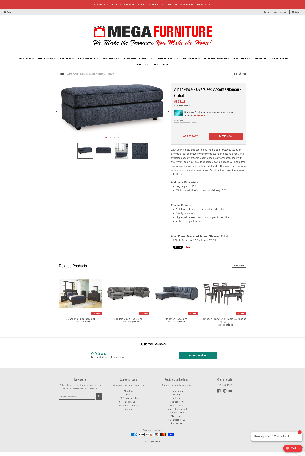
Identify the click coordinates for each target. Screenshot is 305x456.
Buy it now (225, 136)
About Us (128, 390)
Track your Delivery (128, 405)
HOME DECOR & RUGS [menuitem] (215, 58)
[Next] (168, 111)
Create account (280, 12)
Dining (176, 394)
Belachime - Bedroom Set (80, 318)
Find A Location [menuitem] (146, 64)
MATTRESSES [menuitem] (190, 58)
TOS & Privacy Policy (128, 398)
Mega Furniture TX (157, 441)
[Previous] (57, 111)
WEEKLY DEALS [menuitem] (280, 58)
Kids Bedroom (176, 401)
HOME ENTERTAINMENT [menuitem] (137, 58)
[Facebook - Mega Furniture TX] (235, 73)
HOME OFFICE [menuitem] (109, 58)
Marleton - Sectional (176, 318)
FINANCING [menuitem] (261, 58)
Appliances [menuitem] (241, 58)
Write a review (197, 355)
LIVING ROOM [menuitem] (24, 58)
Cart (297, 12)
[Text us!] (293, 449)
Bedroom (176, 398)
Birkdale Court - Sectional (128, 318)
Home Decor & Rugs (176, 419)
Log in (266, 12)
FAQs (128, 394)
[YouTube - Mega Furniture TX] (244, 73)
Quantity (178, 120)
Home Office (176, 405)
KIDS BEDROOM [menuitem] (87, 58)
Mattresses (176, 416)
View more (239, 265)
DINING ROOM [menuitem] (45, 58)
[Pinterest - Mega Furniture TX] (240, 73)
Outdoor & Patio (176, 412)
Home (61, 74)
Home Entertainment (176, 408)
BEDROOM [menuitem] (65, 58)
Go (99, 396)
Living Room (176, 390)
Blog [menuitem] (165, 64)
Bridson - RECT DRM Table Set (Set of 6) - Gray (224, 320)
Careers (128, 408)
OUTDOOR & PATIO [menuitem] (166, 58)
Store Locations (127, 401)
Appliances (176, 423)
